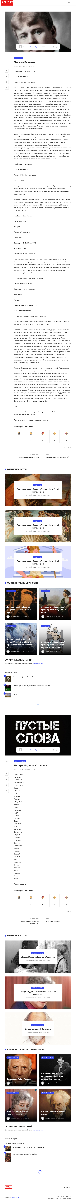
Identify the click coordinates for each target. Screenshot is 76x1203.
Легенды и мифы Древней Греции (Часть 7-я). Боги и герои (38, 490)
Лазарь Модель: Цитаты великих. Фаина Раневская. (38, 993)
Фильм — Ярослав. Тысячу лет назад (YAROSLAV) (30, 1147)
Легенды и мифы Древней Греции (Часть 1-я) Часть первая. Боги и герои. (53, 645)
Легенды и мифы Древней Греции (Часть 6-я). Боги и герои (38, 526)
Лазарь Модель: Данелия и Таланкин (38, 957)
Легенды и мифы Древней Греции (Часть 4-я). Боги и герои (18, 610)
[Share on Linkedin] (7, 88)
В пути (15, 694)
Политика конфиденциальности (59, 1198)
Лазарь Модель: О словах (28, 457)
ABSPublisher (15, 1197)
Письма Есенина (53, 921)
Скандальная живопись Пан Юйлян (25, 1154)
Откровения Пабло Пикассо (18, 1079)
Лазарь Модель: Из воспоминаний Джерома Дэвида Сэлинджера (52, 1076)
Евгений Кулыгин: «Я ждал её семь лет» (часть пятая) (31, 686)
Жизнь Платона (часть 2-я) (57, 457)
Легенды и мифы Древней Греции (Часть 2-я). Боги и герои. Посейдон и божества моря (19, 643)
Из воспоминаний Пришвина (38, 1029)
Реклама (68, 1196)
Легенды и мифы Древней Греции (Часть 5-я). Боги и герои (38, 562)
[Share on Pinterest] (7, 82)
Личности (18, 58)
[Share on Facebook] (7, 71)
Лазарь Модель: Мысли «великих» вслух (17, 1112)
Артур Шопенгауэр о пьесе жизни (53, 1112)
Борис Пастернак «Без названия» (30, 922)
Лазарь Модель (34, 47)
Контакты (60, 1196)
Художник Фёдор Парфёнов (14, 1143)
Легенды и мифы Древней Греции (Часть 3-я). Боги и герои (53, 610)
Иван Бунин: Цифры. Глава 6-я (23, 677)
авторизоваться (38, 663)
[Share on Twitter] (7, 76)
